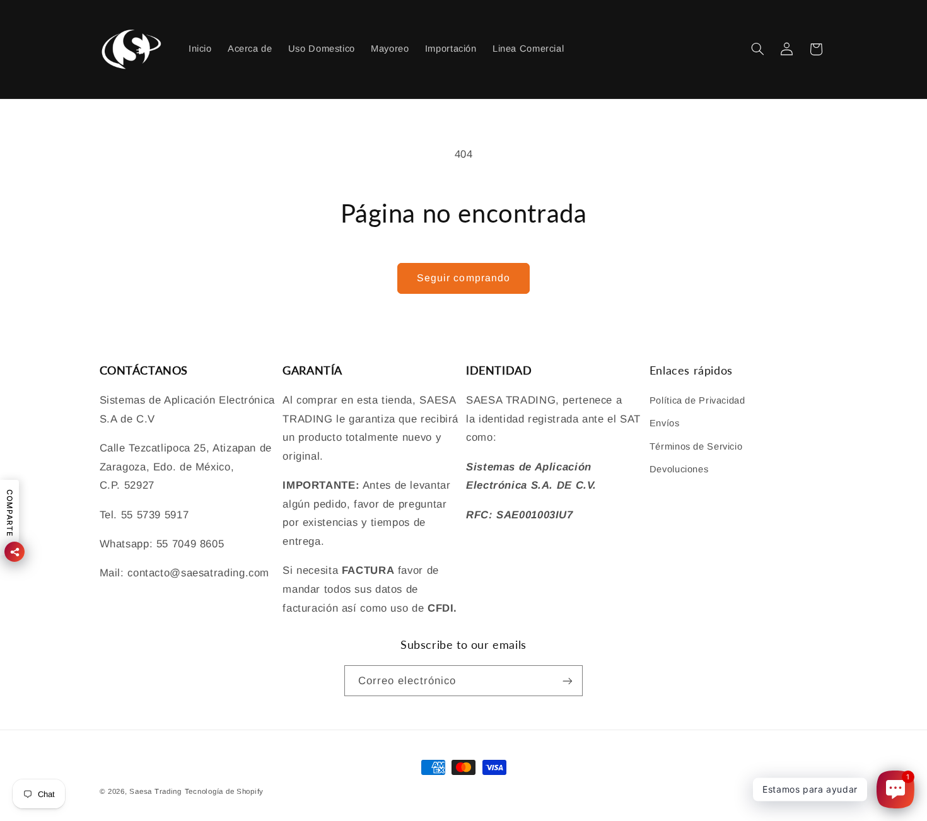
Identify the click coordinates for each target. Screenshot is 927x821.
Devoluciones (679, 469)
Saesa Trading (155, 791)
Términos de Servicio (696, 446)
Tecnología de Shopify (224, 791)
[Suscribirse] (567, 680)
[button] (757, 49)
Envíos (665, 423)
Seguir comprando (463, 277)
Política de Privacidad (697, 400)
